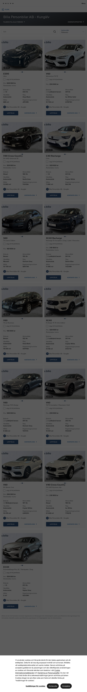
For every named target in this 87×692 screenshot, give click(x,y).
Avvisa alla (53, 686)
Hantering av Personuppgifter (49, 673)
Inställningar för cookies (35, 686)
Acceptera (66, 686)
